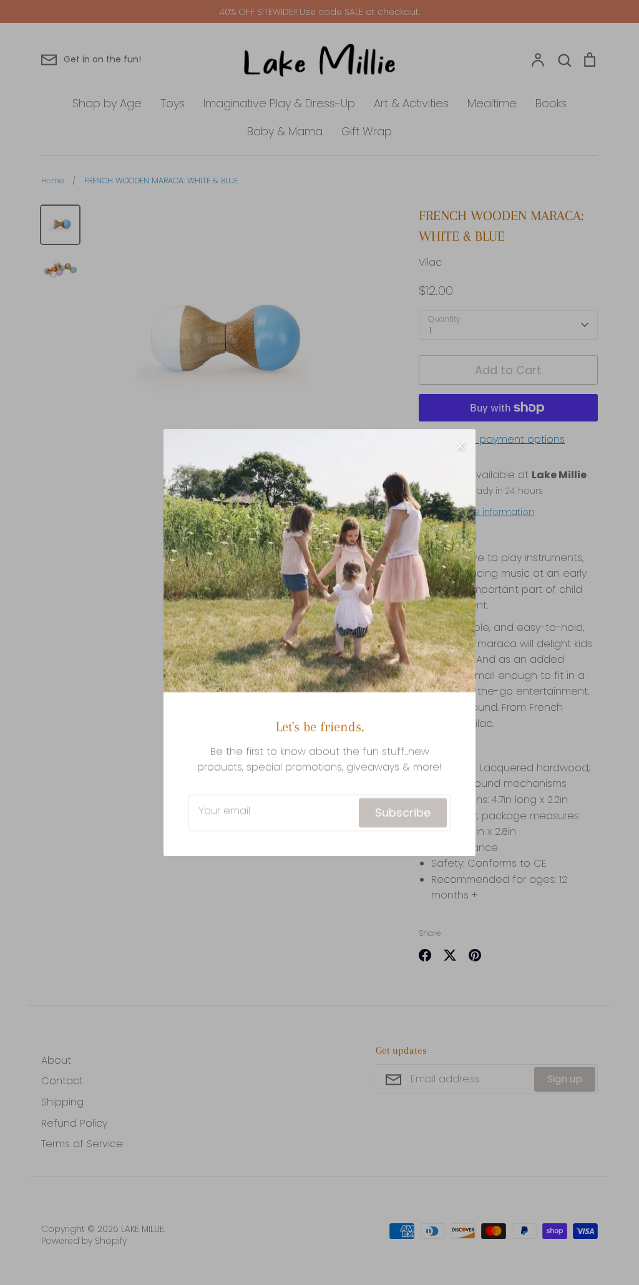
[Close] (460, 444)
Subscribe (403, 813)
